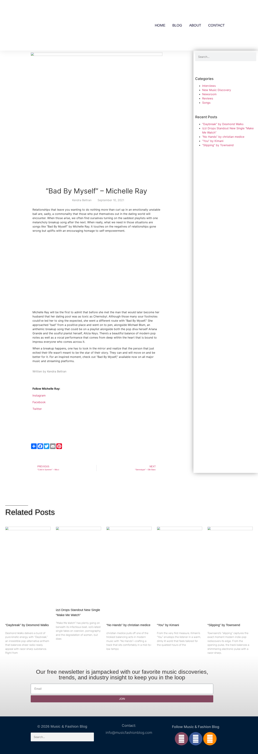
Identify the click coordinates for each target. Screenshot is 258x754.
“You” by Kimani (212, 141)
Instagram (39, 395)
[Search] (251, 56)
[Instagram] (181, 738)
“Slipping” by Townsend (218, 145)
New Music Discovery (216, 90)
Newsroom (209, 94)
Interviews (209, 85)
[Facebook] (195, 738)
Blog (177, 25)
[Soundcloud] (210, 738)
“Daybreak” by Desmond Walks (222, 124)
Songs (206, 102)
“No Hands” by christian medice (223, 136)
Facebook (39, 402)
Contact (216, 25)
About (195, 25)
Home (160, 25)
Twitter (37, 409)
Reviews (207, 98)
